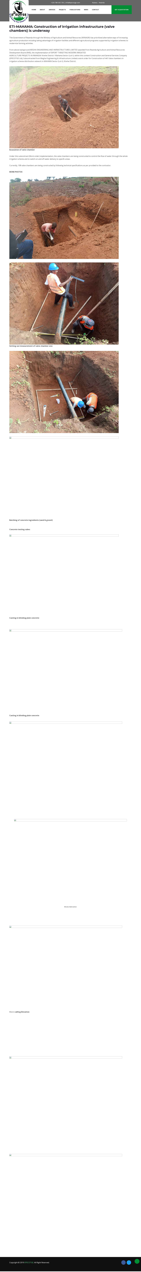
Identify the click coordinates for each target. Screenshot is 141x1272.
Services (52, 10)
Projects (62, 10)
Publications (75, 10)
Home (34, 10)
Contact (95, 10)
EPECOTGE (28, 1262)
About (42, 10)
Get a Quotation (121, 10)
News (86, 10)
